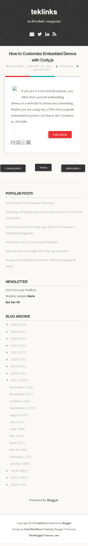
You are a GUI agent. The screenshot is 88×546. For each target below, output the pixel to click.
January (15, 463)
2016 (14, 470)
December (17, 387)
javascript (41, 69)
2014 (14, 484)
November (17, 394)
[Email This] (13, 142)
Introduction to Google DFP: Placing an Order (37, 251)
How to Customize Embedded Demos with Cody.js (42, 56)
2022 (14, 345)
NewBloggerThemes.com (44, 535)
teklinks (44, 11)
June (13, 429)
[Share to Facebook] (28, 142)
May (13, 436)
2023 (14, 338)
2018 (14, 373)
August (15, 415)
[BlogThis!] (18, 142)
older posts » (73, 168)
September (18, 408)
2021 (14, 352)
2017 (14, 380)
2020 (14, 359)
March (14, 449)
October (16, 401)
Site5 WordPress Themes (39, 529)
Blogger (52, 500)
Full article (60, 134)
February (16, 457)
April (13, 443)
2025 (14, 324)
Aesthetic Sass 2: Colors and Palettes (32, 242)
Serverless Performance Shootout (30, 203)
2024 (14, 331)
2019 (14, 366)
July (13, 422)
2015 (14, 477)
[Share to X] (23, 142)
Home (43, 167)
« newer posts (13, 168)
